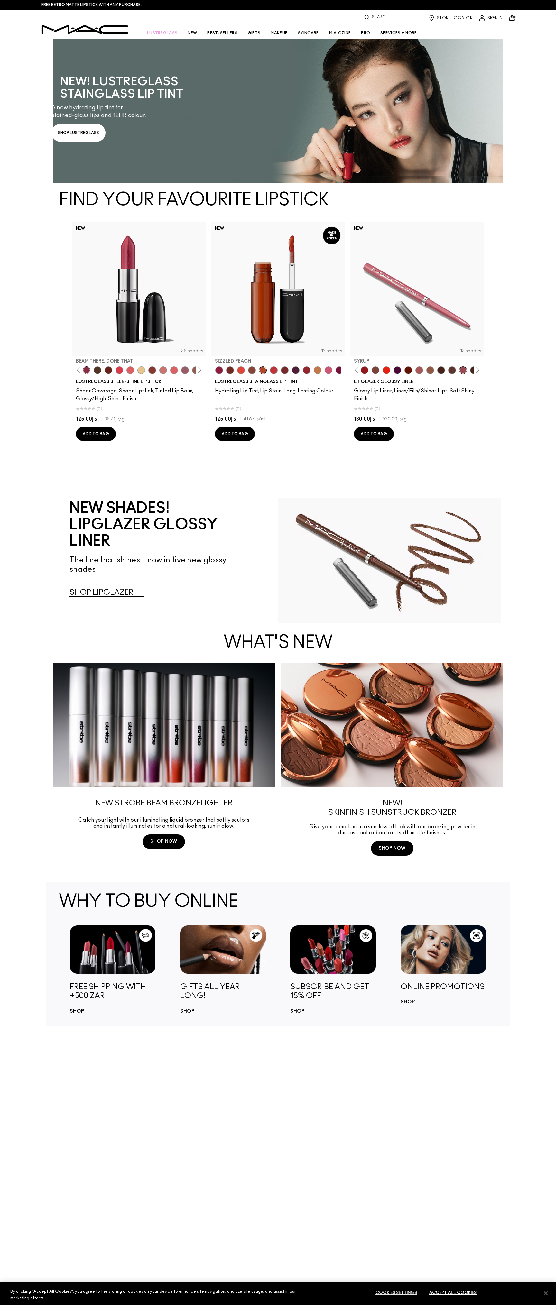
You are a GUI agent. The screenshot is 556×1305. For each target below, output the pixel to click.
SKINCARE (308, 33)
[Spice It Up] (108, 370)
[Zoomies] (219, 370)
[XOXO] (306, 370)
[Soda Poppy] (339, 370)
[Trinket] (317, 370)
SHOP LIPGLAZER (102, 592)
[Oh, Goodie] (174, 370)
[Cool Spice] (430, 370)
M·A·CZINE (340, 33)
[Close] (546, 1293)
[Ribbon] (364, 370)
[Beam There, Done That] (86, 370)
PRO (365, 33)
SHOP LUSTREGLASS (78, 133)
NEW (192, 33)
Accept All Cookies (453, 1293)
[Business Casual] (152, 370)
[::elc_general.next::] (198, 370)
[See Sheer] (274, 370)
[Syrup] (185, 370)
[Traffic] (241, 370)
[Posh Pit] (252, 370)
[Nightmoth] (397, 370)
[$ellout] (163, 370)
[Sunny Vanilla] (141, 370)
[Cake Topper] (230, 370)
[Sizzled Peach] (263, 370)
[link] (278, 111)
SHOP (77, 1011)
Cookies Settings (396, 1293)
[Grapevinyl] (296, 370)
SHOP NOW (163, 841)
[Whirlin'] (375, 370)
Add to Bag (96, 434)
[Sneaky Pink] (328, 370)
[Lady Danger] (386, 370)
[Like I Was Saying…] (130, 370)
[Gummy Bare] (119, 370)
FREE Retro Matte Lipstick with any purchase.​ (91, 5)
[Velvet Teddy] (419, 370)
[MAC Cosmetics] (84, 29)
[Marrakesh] (408, 370)
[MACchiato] (452, 370)
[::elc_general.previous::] (79, 370)
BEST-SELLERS (222, 33)
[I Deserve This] (97, 370)
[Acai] (441, 370)
